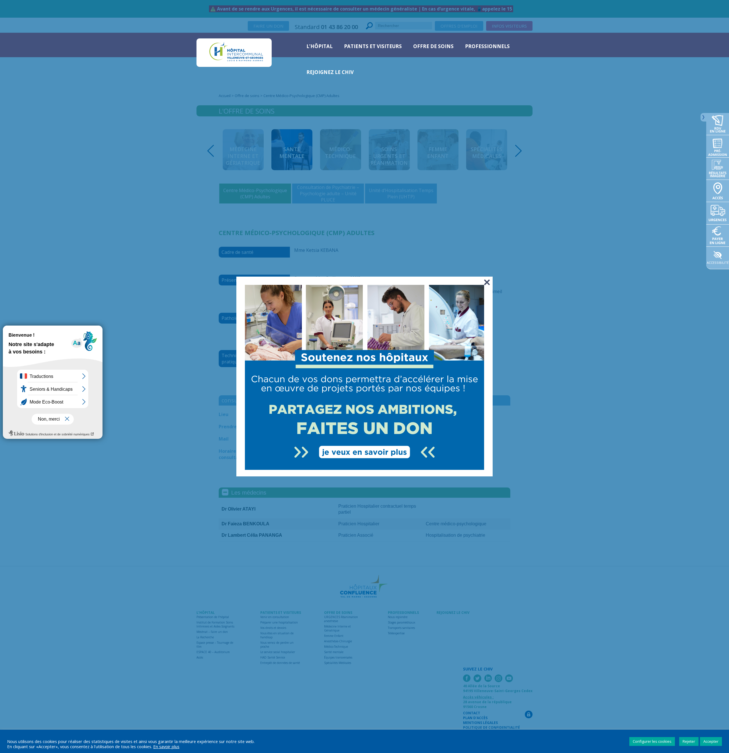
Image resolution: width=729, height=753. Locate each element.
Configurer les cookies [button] (652, 741)
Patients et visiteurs (373, 46)
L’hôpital (319, 46)
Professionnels (487, 46)
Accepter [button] (710, 741)
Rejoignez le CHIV (330, 72)
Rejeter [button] (689, 741)
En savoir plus (166, 746)
